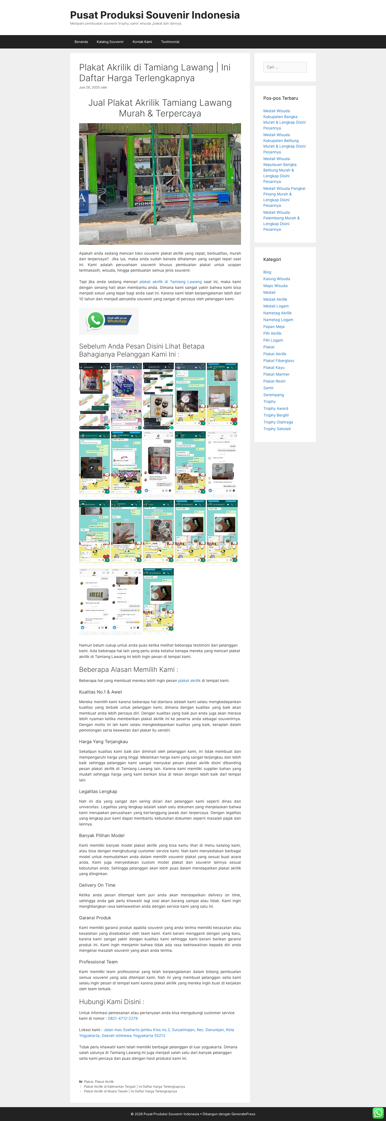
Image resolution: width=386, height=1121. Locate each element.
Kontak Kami (142, 42)
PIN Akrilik (272, 333)
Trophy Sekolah (277, 429)
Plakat (88, 1081)
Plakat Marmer (276, 374)
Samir (268, 388)
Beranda (81, 42)
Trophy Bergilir (276, 415)
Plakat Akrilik (104, 1081)
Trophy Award (275, 408)
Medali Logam (276, 306)
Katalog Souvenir (110, 42)
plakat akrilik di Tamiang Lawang (171, 281)
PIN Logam (273, 340)
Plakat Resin (274, 381)
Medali (269, 292)
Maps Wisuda (275, 285)
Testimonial (170, 42)
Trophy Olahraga (278, 422)
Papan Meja (274, 326)
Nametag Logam (278, 319)
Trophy (269, 401)
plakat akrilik (189, 680)
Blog (267, 272)
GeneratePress (243, 1114)
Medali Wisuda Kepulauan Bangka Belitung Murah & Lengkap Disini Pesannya (280, 170)
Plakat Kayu (274, 367)
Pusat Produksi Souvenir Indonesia (155, 15)
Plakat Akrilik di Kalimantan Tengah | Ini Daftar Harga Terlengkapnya (134, 1086)
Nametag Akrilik (277, 313)
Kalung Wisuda (276, 279)
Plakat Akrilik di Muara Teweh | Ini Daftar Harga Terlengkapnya (130, 1091)
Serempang (273, 395)
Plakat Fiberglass (278, 360)
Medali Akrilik (275, 299)
